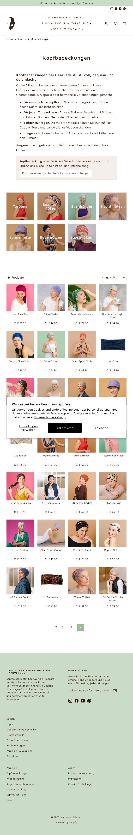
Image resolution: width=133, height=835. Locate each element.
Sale (9, 800)
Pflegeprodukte (15, 778)
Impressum (74, 778)
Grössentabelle (15, 735)
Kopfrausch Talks (16, 794)
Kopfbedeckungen (17, 773)
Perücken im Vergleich (19, 750)
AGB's (71, 768)
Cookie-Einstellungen (80, 784)
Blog (87, 23)
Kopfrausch (58, 17)
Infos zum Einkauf (65, 29)
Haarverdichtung (16, 789)
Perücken (11, 768)
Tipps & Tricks (54, 23)
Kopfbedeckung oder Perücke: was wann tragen (56, 173)
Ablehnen (101, 428)
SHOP (78, 17)
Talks (76, 23)
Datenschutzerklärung (81, 773)
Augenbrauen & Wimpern (21, 784)
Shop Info (12, 756)
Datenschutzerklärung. (50, 417)
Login (9, 724)
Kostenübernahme (17, 740)
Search (10, 718)
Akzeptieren (64, 428)
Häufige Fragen (15, 745)
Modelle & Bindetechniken (21, 729)
